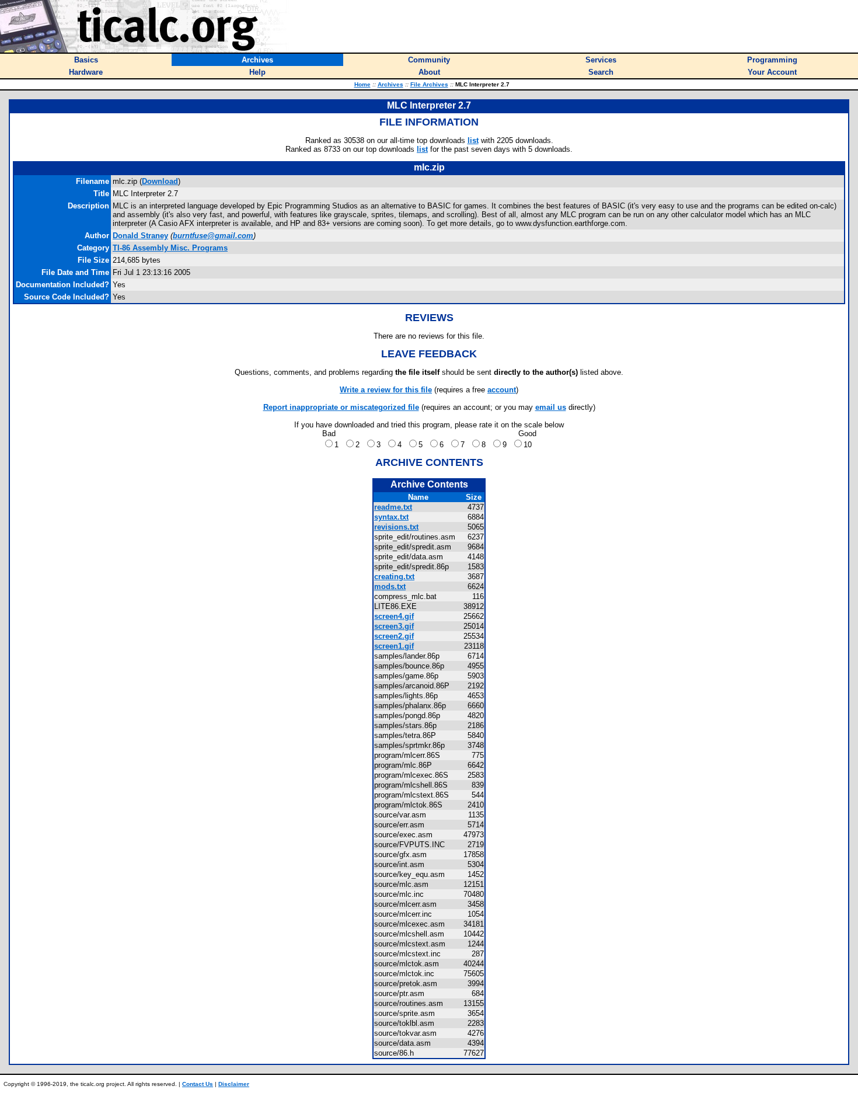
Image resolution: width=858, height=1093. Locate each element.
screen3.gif (394, 626)
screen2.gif (394, 636)
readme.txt (393, 507)
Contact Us (197, 1084)
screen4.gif (394, 616)
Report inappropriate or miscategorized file (341, 407)
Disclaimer (233, 1084)
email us (550, 407)
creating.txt (394, 576)
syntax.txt (391, 517)
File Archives (429, 84)
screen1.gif (394, 646)
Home (362, 84)
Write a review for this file (386, 389)
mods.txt (390, 586)
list (473, 140)
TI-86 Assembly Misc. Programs (170, 247)
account (501, 389)
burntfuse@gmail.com (213, 235)
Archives (390, 84)
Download (160, 181)
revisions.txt (396, 527)
